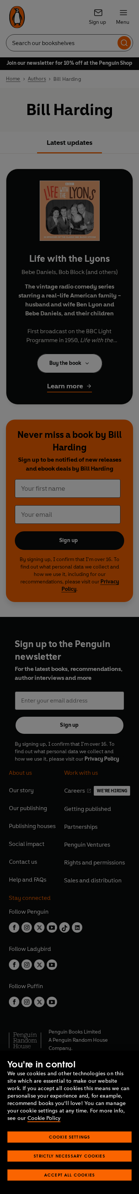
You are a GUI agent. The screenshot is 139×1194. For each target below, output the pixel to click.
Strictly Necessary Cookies (69, 1156)
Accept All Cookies (69, 1175)
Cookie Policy (43, 1118)
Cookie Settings (69, 1137)
